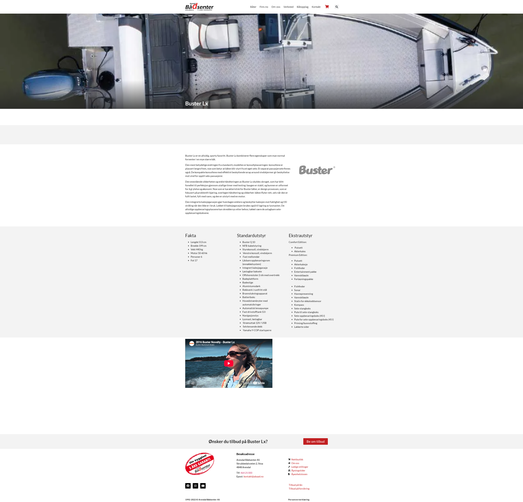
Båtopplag (302, 6)
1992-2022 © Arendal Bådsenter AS (202, 499)
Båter (253, 6)
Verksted (289, 6)
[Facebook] (188, 486)
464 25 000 (246, 472)
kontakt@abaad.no (253, 476)
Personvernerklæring (298, 499)
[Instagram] (195, 486)
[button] (337, 7)
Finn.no (264, 6)
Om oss (275, 6)
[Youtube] (203, 486)
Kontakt (316, 6)
